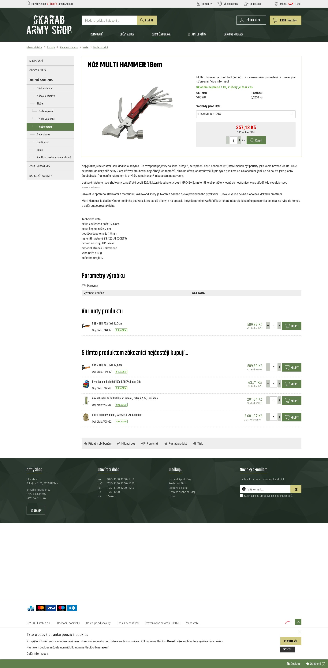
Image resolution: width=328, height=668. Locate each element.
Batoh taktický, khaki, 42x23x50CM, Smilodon (117, 415)
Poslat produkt (178, 443)
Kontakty (36, 510)
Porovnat (92, 286)
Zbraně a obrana (161, 34)
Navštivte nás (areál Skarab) (52, 4)
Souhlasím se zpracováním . (268, 495)
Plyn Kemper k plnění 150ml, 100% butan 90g (116, 381)
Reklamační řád (177, 483)
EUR (299, 4)
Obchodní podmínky (180, 479)
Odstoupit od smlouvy (98, 623)
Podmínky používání (128, 623)
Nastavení (287, 649)
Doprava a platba (178, 488)
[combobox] (246, 114)
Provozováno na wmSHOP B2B (162, 623)
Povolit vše (291, 641)
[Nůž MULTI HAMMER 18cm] (137, 113)
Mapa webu (192, 623)
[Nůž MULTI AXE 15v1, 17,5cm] (86, 326)
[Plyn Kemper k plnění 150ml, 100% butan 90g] (86, 384)
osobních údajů (283, 495)
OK (296, 489)
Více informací (219, 81)
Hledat (149, 20)
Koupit (258, 140)
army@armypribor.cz (38, 489)
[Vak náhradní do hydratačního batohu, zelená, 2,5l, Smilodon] (86, 400)
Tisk (200, 443)
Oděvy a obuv (127, 34)
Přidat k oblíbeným (99, 443)
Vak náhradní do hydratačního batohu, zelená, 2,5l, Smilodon (125, 398)
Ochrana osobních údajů (182, 492)
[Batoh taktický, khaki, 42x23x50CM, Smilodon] (86, 417)
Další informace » (38, 653)
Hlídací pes (128, 443)
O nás (172, 496)
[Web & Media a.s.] (288, 623)
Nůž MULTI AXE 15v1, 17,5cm (107, 323)
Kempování (96, 34)
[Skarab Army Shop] (50, 34)
